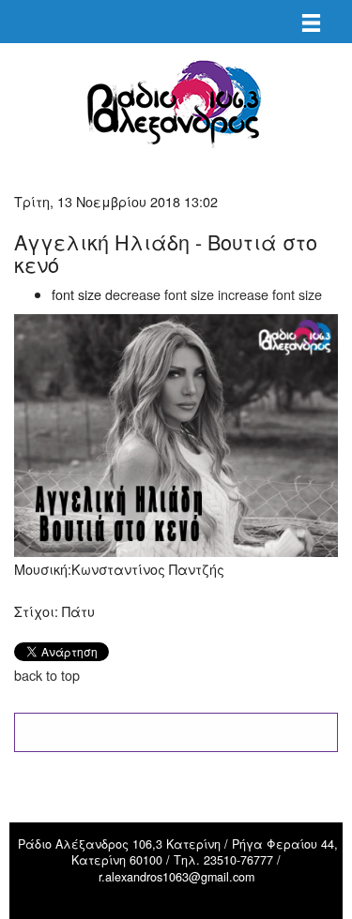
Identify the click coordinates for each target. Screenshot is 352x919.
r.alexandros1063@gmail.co (172, 876)
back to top (47, 675)
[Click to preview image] (176, 433)
